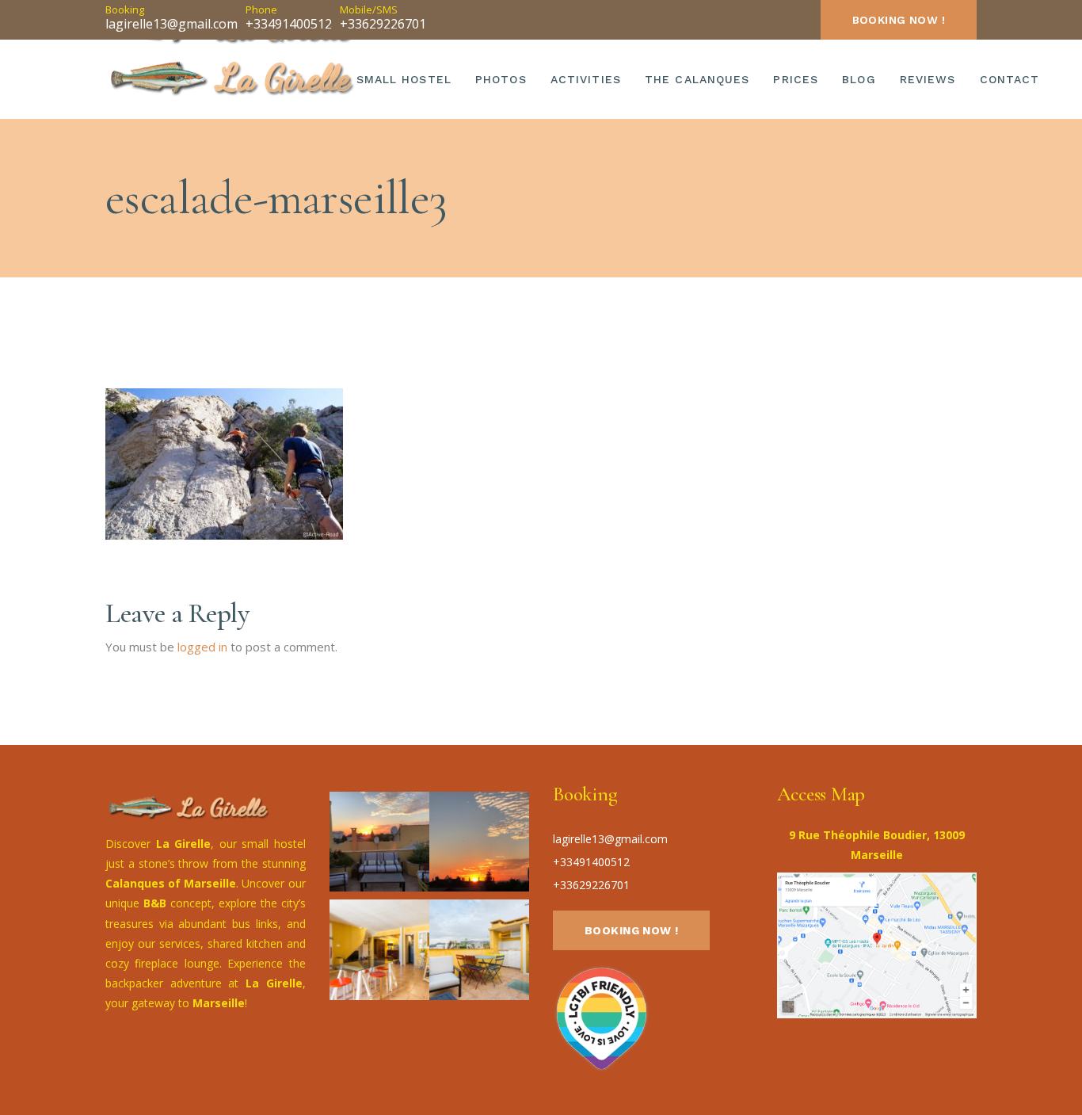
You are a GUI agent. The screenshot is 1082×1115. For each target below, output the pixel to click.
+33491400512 (289, 23)
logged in (202, 647)
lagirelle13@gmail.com (171, 23)
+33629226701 (383, 23)
